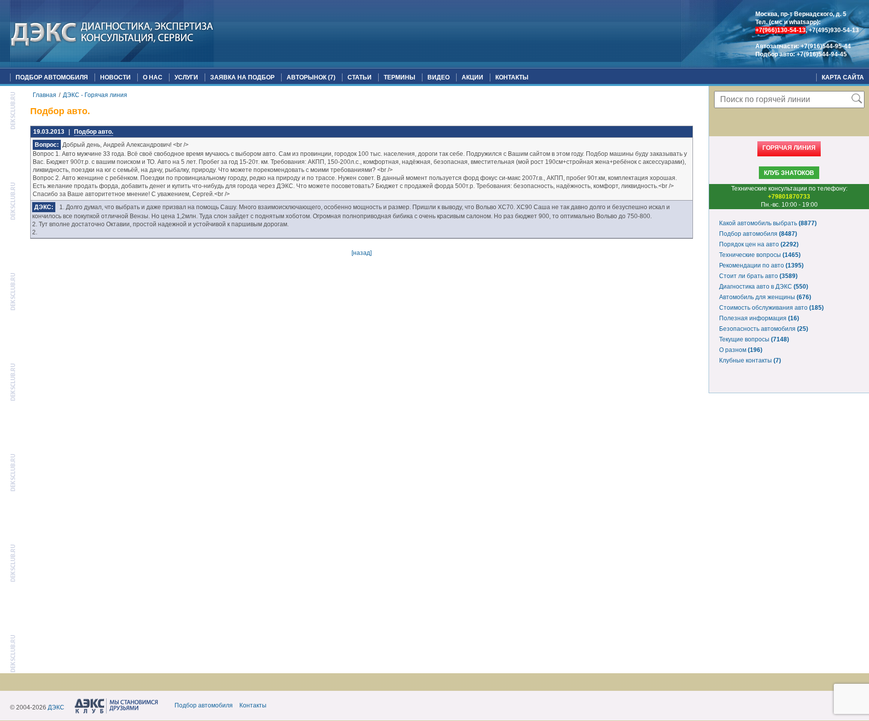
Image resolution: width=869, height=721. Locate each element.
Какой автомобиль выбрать (768, 223)
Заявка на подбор (242, 77)
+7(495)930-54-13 (834, 30)
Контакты (512, 77)
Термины (399, 77)
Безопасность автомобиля (763, 328)
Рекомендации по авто (761, 265)
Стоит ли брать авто (758, 276)
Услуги (186, 77)
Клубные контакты (750, 360)
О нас (152, 77)
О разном (740, 349)
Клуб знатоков (789, 172)
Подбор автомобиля (52, 77)
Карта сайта (843, 77)
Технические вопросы (760, 254)
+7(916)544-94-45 (822, 54)
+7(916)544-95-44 (826, 46)
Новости (115, 77)
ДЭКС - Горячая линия (95, 95)
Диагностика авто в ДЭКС (763, 286)
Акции (472, 77)
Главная (44, 95)
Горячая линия (789, 147)
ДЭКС (56, 707)
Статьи (359, 77)
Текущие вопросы (754, 339)
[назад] (362, 252)
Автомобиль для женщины (765, 297)
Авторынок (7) (311, 77)
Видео (438, 77)
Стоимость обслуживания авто (771, 307)
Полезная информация (759, 318)
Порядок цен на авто (759, 244)
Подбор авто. (93, 131)
